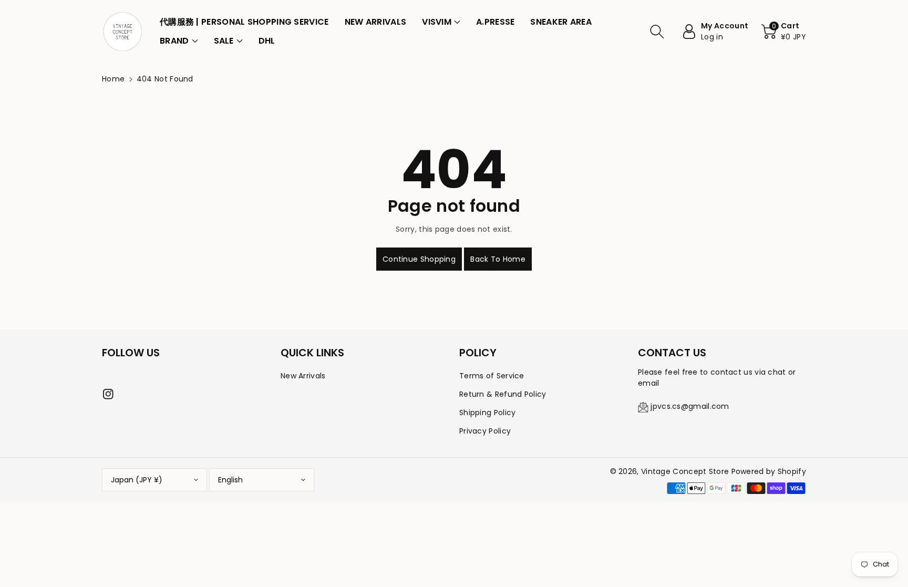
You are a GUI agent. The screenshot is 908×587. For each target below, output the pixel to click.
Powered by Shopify (768, 471)
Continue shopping (419, 259)
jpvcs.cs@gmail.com (690, 406)
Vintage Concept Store (685, 471)
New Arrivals (303, 375)
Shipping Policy (487, 412)
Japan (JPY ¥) (136, 480)
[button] (441, 22)
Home (113, 79)
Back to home (497, 259)
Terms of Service (491, 375)
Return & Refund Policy (502, 394)
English (230, 480)
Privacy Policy (485, 431)
